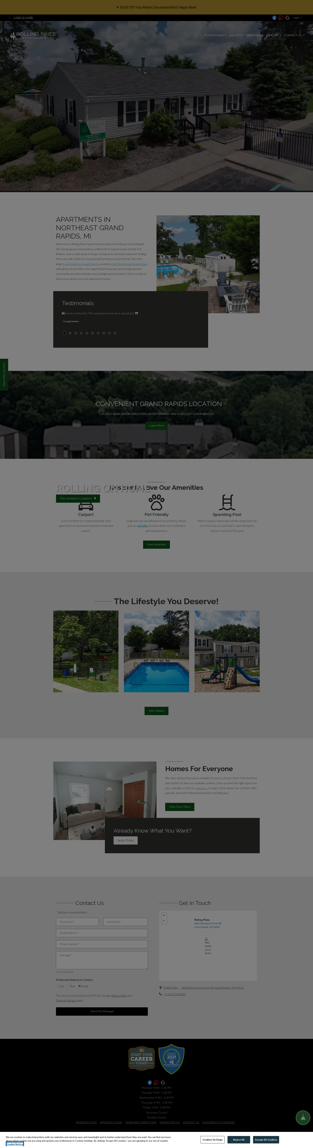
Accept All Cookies (266, 1139)
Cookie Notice (15, 1144)
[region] (156, 1140)
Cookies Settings (213, 1139)
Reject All (239, 1139)
